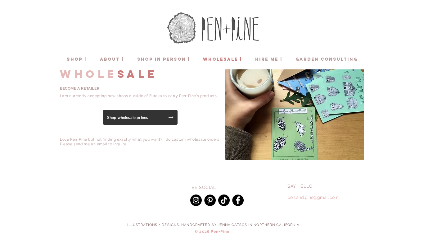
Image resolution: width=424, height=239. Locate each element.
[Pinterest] (210, 200)
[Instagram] (196, 200)
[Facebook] (238, 200)
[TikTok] (224, 200)
